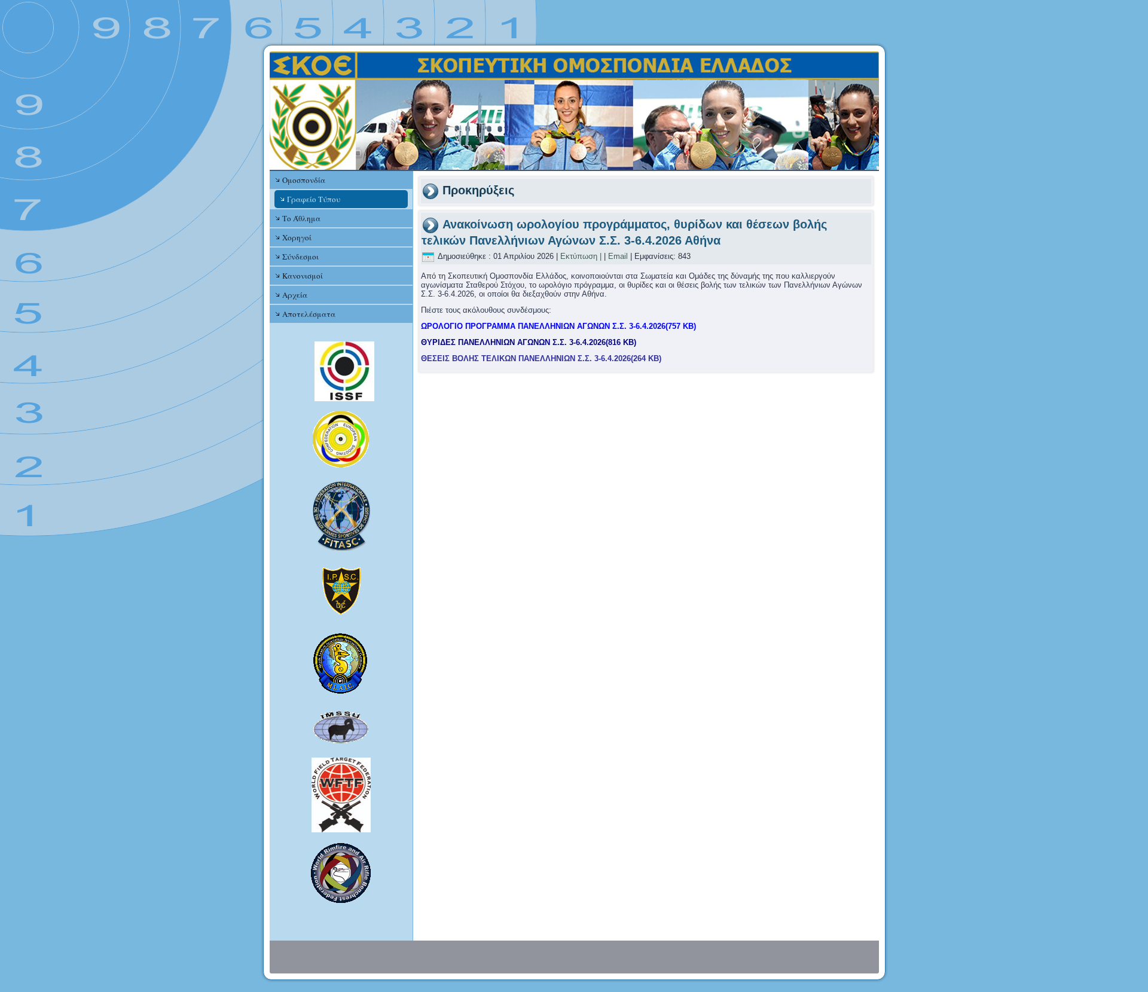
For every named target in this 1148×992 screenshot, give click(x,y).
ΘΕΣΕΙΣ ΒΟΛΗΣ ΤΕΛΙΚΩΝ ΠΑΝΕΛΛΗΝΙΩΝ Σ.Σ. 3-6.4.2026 (541, 358)
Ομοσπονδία (303, 180)
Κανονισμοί (302, 275)
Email (618, 256)
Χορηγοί (297, 237)
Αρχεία (294, 294)
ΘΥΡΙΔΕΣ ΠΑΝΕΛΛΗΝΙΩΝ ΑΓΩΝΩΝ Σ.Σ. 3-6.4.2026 (528, 342)
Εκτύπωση (578, 256)
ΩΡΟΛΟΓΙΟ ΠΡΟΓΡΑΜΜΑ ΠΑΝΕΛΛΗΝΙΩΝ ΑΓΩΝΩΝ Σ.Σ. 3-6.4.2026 (558, 326)
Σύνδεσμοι (300, 256)
